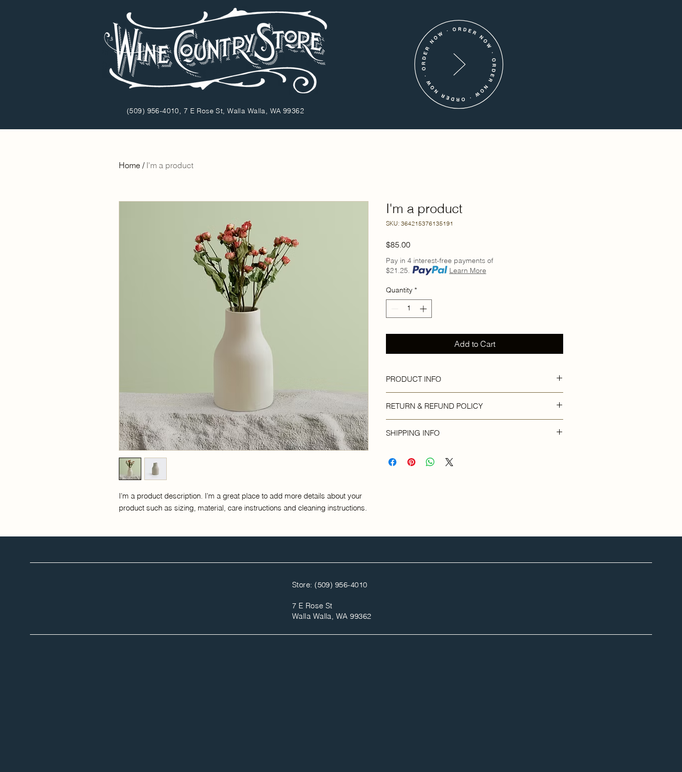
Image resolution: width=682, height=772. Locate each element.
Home (129, 165)
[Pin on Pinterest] (411, 462)
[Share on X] (449, 462)
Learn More (467, 270)
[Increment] (424, 308)
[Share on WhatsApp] (430, 462)
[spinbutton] (409, 308)
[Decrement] (393, 308)
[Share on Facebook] (392, 462)
